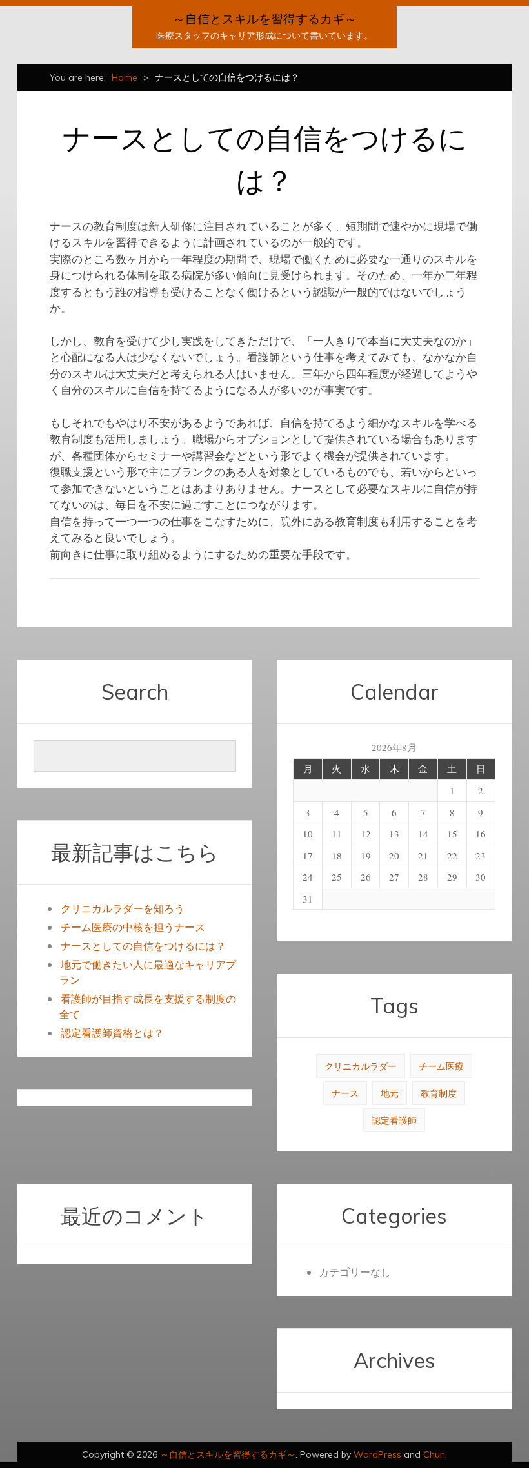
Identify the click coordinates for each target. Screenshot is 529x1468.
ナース (345, 1093)
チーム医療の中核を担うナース (133, 927)
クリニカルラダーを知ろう (123, 908)
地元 (390, 1093)
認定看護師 (394, 1120)
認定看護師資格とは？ (112, 1032)
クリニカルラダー (360, 1066)
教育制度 (439, 1093)
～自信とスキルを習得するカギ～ (265, 18)
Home (124, 77)
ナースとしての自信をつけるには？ (143, 945)
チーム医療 (441, 1066)
